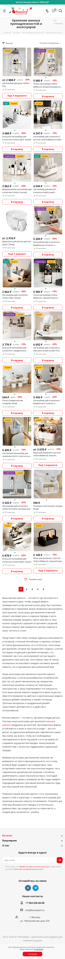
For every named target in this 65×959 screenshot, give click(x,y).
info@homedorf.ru (35, 910)
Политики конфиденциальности (28, 869)
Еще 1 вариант (17, 253)
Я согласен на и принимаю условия (33, 867)
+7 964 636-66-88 (34, 903)
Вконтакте (28, 888)
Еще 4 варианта (17, 95)
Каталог (7, 835)
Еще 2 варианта (48, 464)
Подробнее (38, 949)
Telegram (35, 888)
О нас (5, 845)
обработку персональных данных (34, 866)
